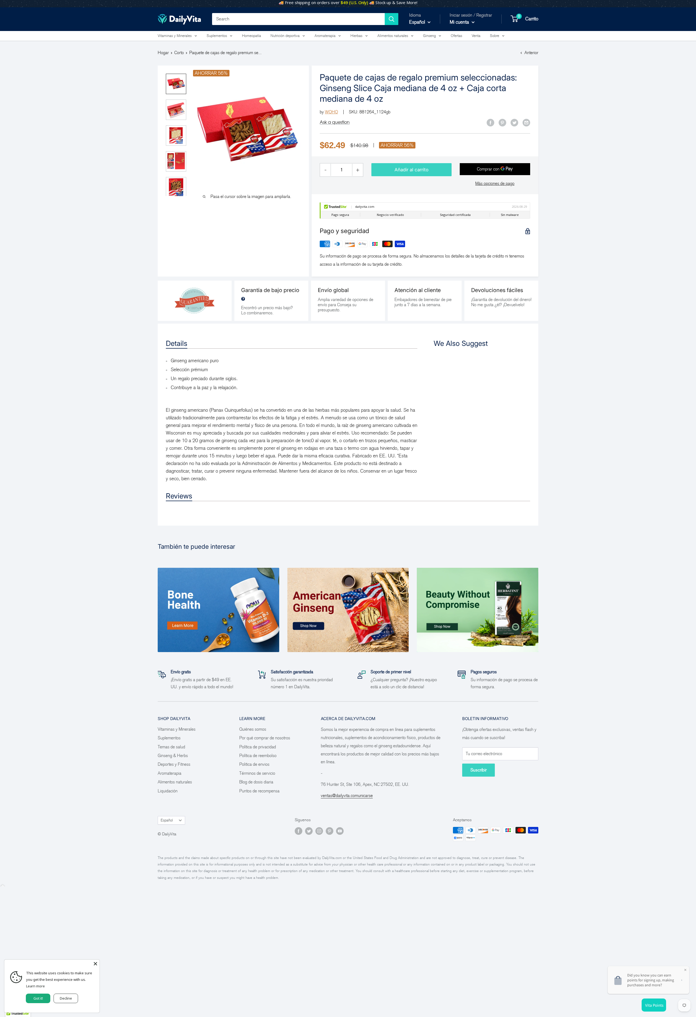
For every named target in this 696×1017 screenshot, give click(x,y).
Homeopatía (251, 35)
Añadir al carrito (411, 169)
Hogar (163, 52)
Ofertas (456, 35)
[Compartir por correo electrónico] (526, 122)
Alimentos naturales (392, 35)
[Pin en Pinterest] (502, 122)
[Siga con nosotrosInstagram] (319, 831)
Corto (179, 52)
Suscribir (478, 770)
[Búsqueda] (391, 19)
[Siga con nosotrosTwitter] (309, 831)
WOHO (331, 111)
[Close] (95, 963)
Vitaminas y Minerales (175, 35)
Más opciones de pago (494, 183)
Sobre (494, 35)
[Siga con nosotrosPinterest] (329, 831)
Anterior (531, 52)
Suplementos (217, 35)
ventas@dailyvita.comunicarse (347, 795)
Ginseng (429, 35)
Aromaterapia (325, 35)
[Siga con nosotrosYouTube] (340, 831)
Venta (476, 35)
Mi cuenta (460, 22)
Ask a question (335, 122)
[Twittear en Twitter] (514, 122)
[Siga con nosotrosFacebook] (298, 831)
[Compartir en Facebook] (490, 122)
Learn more (35, 986)
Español (167, 820)
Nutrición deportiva (285, 35)
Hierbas (356, 35)
